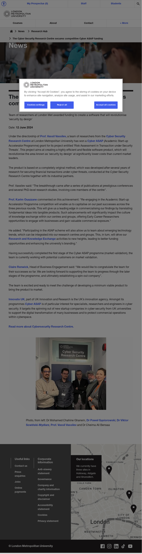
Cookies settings (36, 105)
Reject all (62, 105)
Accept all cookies (106, 105)
